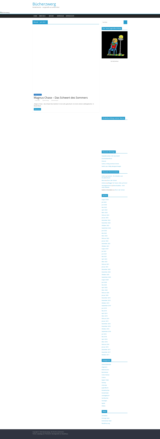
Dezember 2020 (106, 269)
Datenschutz (70, 16)
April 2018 (104, 339)
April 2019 (104, 313)
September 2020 (106, 277)
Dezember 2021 (106, 243)
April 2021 (104, 259)
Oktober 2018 (105, 329)
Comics (104, 377)
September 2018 (106, 331)
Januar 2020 (105, 295)
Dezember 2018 (106, 323)
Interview (104, 385)
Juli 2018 (104, 334)
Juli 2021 (104, 251)
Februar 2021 (105, 264)
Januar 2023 (105, 217)
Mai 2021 (104, 256)
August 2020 (105, 280)
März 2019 (105, 316)
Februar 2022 (105, 238)
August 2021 (105, 248)
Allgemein (104, 367)
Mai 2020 (104, 285)
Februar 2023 (105, 215)
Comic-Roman (105, 375)
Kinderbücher (38, 94)
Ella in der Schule (112, 180)
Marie (103, 180)
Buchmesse (105, 372)
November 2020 (106, 272)
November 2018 (106, 326)
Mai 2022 (104, 233)
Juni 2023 (104, 205)
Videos (103, 406)
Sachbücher (105, 398)
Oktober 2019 (105, 303)
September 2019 (106, 305)
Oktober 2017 (105, 355)
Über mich (42, 16)
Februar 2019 (105, 318)
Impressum (60, 16)
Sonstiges (104, 400)
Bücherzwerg (44, 4)
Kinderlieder (105, 393)
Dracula (104, 161)
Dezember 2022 (106, 220)
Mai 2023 (104, 207)
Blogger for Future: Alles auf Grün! (117, 183)
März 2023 (105, 212)
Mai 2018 (104, 336)
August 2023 (105, 199)
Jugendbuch (105, 388)
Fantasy (104, 382)
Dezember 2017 (106, 349)
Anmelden (104, 415)
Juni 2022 (104, 230)
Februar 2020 (105, 292)
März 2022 (105, 236)
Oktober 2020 (105, 274)
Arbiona (104, 183)
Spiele (103, 403)
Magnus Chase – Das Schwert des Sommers (61, 97)
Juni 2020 (104, 282)
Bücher (51, 16)
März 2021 (105, 261)
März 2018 (105, 342)
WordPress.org (106, 423)
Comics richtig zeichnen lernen (110, 163)
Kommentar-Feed (106, 421)
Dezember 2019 (106, 298)
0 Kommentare (54, 100)
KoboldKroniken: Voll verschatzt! (111, 156)
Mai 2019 (104, 311)
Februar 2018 (105, 344)
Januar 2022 (105, 241)
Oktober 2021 (105, 246)
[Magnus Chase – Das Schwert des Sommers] (65, 26)
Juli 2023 (104, 202)
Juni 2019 (104, 308)
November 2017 (106, 352)
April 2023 (104, 210)
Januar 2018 (105, 347)
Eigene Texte (105, 380)
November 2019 (106, 300)
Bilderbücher (105, 369)
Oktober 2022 (105, 225)
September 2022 (106, 228)
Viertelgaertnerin (106, 185)
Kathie (103, 176)
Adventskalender (106, 364)
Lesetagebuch (105, 395)
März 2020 (105, 290)
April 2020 (104, 287)
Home (35, 16)
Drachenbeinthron (107, 158)
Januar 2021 (105, 267)
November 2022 (106, 223)
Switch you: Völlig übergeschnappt (111, 166)
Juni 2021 (104, 254)
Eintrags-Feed (105, 418)
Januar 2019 (105, 321)
